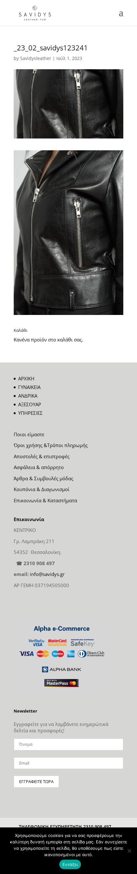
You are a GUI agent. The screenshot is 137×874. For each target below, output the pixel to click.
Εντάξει (70, 864)
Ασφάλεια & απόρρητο (39, 467)
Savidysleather (35, 58)
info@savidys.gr (47, 574)
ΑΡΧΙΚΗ (26, 378)
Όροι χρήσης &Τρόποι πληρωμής (51, 445)
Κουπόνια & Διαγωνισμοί (41, 489)
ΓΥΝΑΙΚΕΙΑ (29, 387)
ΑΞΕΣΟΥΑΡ (29, 404)
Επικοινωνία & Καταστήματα (45, 500)
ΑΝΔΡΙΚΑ (27, 395)
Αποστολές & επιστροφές (41, 456)
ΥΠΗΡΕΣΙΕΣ (30, 413)
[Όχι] (129, 851)
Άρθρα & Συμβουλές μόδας (43, 478)
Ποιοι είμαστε (29, 434)
